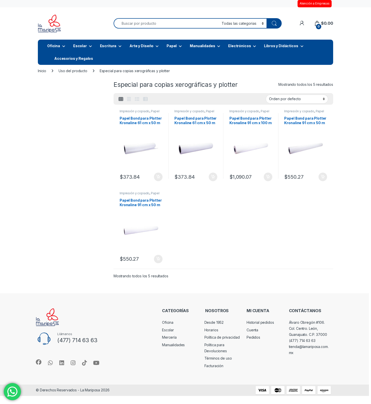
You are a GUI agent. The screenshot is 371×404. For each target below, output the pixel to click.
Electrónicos (239, 46)
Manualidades (202, 46)
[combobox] (166, 23)
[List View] (137, 99)
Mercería (169, 337)
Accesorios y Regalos (73, 58)
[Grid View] (121, 99)
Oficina (53, 46)
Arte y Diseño (141, 46)
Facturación (213, 366)
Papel (172, 46)
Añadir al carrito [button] (157, 177)
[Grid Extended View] (129, 99)
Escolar (80, 46)
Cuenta (252, 330)
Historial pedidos (260, 322)
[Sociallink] (38, 362)
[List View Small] (145, 99)
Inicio (42, 71)
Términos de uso (218, 358)
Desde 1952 (214, 322)
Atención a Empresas (315, 3)
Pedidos (253, 337)
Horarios (211, 330)
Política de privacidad (222, 337)
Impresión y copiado (134, 111)
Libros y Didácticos (281, 46)
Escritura (108, 46)
